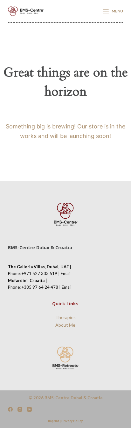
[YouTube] (29, 409)
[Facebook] (10, 409)
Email (66, 273)
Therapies (65, 317)
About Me (65, 325)
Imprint (53, 421)
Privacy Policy (72, 421)
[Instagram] (19, 409)
